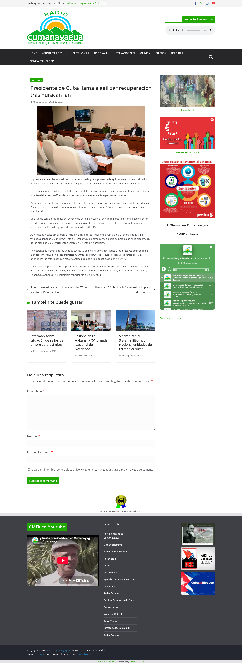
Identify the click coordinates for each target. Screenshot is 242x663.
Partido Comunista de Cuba (119, 600)
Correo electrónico (40, 452)
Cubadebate (110, 572)
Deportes (177, 53)
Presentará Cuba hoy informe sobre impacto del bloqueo (123, 290)
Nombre (33, 436)
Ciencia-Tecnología (42, 61)
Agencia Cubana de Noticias (119, 579)
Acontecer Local (53, 53)
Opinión (145, 53)
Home (33, 53)
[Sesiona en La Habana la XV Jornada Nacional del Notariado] (91, 312)
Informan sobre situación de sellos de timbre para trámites (46, 340)
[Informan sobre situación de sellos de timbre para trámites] (47, 312)
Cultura (161, 53)
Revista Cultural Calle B (117, 627)
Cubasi (61, 102)
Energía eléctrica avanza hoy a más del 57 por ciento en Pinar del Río (59, 290)
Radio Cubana (111, 593)
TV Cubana (110, 586)
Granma (108, 565)
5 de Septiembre (113, 544)
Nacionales (101, 53)
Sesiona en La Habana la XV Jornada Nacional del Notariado (91, 342)
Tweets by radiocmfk (171, 318)
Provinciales (81, 53)
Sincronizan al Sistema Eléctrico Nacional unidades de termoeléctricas (135, 342)
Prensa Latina (111, 607)
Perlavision (110, 558)
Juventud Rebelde (113, 614)
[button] (65, 53)
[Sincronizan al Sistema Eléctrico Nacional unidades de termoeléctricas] (135, 312)
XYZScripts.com (137, 661)
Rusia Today (110, 621)
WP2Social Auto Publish (108, 661)
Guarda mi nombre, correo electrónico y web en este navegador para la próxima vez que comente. (93, 469)
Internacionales (124, 53)
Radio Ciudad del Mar (116, 551)
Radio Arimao (111, 635)
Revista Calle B (187, 109)
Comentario (35, 391)
